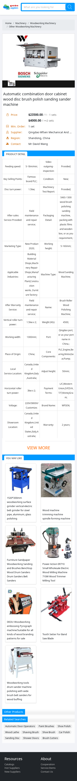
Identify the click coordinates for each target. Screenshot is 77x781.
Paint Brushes (46, 726)
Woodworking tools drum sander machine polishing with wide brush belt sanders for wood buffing (19, 691)
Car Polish (64, 732)
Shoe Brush (48, 732)
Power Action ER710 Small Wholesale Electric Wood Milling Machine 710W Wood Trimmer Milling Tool (55, 572)
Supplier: (16, 132)
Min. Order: (18, 126)
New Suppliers (12, 771)
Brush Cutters (50, 738)
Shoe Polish (64, 726)
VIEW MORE (38, 448)
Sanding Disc (12, 738)
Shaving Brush (31, 732)
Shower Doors (31, 738)
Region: (15, 138)
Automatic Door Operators (20, 726)
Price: (14, 115)
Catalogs (9, 764)
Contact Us (47, 771)
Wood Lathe (12, 732)
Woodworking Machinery (43, 23)
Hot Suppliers (12, 768)
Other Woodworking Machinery (25, 26)
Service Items (48, 768)
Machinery (20, 23)
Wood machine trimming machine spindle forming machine (56, 514)
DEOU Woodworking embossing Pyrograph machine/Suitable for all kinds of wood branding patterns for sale (20, 630)
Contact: (16, 144)
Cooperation (48, 764)
